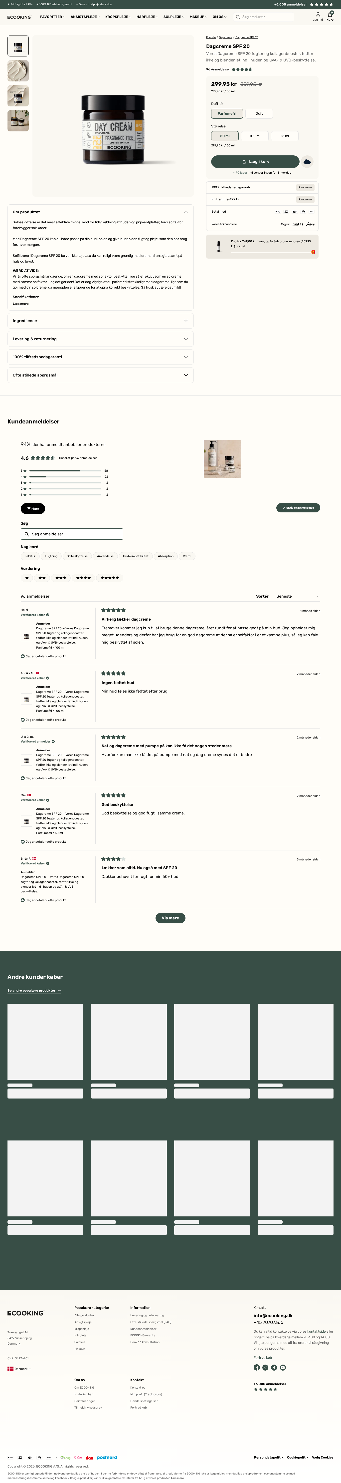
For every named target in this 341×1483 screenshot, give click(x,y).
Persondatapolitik (268, 1457)
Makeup (79, 1349)
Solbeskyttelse (77, 556)
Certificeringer (84, 1401)
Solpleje (79, 1342)
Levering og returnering (147, 1315)
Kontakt (137, 1380)
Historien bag (83, 1394)
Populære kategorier (91, 1308)
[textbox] (72, 534)
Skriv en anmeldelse (303, 509)
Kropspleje (81, 1329)
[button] (229, 69)
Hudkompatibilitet (136, 556)
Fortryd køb (138, 1407)
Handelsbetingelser (144, 1401)
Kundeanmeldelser (143, 1329)
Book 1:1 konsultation (145, 1342)
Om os (79, 1380)
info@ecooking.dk (273, 1315)
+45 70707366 (268, 1322)
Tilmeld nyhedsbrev (88, 1407)
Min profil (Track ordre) (146, 1394)
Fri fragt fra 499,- (21, 4)
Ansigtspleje (83, 1322)
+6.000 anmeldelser (290, 4)
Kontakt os (137, 1387)
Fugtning (51, 556)
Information (140, 1308)
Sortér (263, 596)
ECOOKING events (142, 1335)
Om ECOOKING (84, 1387)
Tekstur (30, 556)
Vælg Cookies (323, 1457)
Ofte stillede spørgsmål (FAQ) (150, 1322)
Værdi (187, 556)
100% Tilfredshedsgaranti (55, 4)
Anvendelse (105, 556)
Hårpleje (80, 1335)
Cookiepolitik (297, 1457)
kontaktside (317, 1331)
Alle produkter (84, 1315)
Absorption (165, 556)
